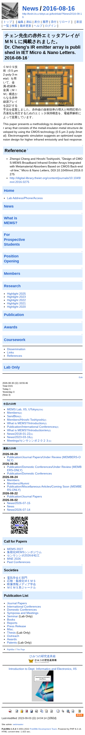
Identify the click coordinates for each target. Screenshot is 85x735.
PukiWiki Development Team (43, 729)
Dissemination (16, 349)
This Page (20, 650)
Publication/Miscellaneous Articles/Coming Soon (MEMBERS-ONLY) (44, 488)
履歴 (45, 21)
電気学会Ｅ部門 (17, 577)
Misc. (10, 629)
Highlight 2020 (16, 306)
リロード (65, 21)
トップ (7, 21)
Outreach (13, 636)
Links (10, 352)
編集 (21, 21)
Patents (12, 642)
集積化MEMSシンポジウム (24, 552)
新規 (79, 21)
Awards (12, 639)
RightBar (10, 650)
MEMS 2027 (15, 549)
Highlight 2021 (16, 303)
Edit (81, 377)
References (14, 355)
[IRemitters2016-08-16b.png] (49, 85)
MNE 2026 (14, 558)
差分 (37, 21)
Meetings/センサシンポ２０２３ (29, 440)
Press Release (16, 626)
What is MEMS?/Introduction (27, 423)
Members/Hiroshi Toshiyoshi (26, 419)
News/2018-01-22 (20, 433)
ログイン (51, 25)
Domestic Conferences (22, 609)
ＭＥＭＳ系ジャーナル (21, 587)
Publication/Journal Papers (24, 496)
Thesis (11, 632)
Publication (14, 315)
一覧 (6, 25)
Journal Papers (17, 603)
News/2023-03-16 (20, 437)
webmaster (18, 724)
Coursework (14, 340)
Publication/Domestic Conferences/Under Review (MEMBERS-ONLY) (44, 468)
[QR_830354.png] (19, 525)
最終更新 (25, 25)
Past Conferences (18, 562)
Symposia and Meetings (22, 613)
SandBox (14, 416)
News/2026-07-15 (18, 503)
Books (11, 619)
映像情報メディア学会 (21, 584)
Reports (12, 623)
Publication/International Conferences (32, 426)
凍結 (29, 21)
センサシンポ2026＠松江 (23, 555)
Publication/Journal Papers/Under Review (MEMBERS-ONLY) (44, 458)
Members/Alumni (18, 483)
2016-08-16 (59, 8)
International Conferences (24, 606)
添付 (54, 21)
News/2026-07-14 (18, 509)
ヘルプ (38, 25)
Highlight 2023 (16, 296)
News (30, 8)
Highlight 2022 (16, 300)
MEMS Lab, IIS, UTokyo (25, 409)
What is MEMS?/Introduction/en (29, 430)
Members (14, 412)
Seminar (12, 616)
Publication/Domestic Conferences (29, 473)
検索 (14, 25)
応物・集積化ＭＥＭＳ (21, 580)
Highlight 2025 (16, 293)
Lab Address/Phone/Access (25, 198)
